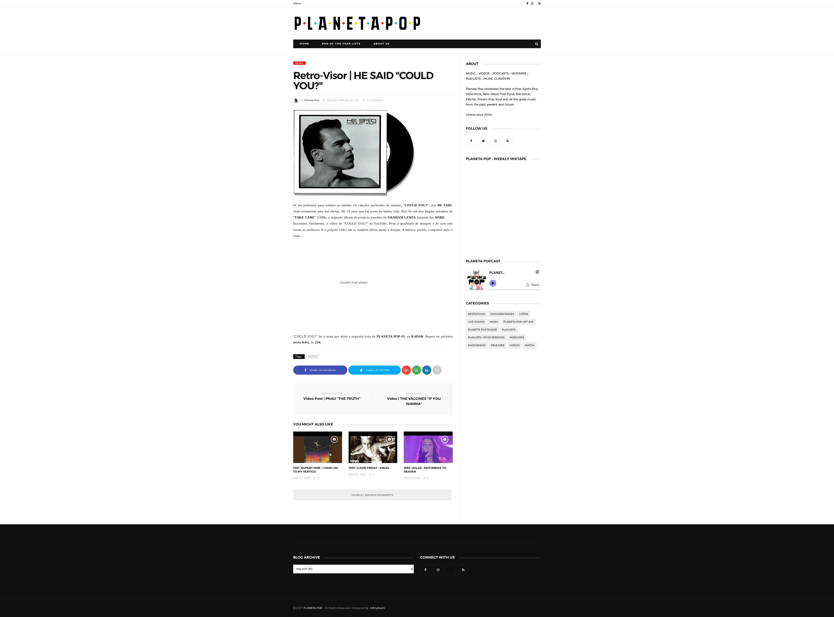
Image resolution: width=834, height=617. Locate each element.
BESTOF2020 (476, 314)
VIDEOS (515, 345)
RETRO (299, 63)
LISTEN (523, 314)
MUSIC (494, 322)
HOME (304, 44)
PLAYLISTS (508, 329)
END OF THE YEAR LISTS (341, 44)
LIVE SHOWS (476, 322)
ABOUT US (382, 44)
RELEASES (497, 345)
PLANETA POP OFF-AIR (518, 322)
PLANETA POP (313, 608)
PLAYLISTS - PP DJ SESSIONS (486, 337)
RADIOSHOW (477, 345)
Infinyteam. (378, 608)
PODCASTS (517, 337)
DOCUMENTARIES (502, 314)
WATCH (529, 345)
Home (297, 3)
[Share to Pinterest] (437, 370)
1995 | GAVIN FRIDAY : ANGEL (369, 467)
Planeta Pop (311, 100)
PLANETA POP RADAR (482, 329)
